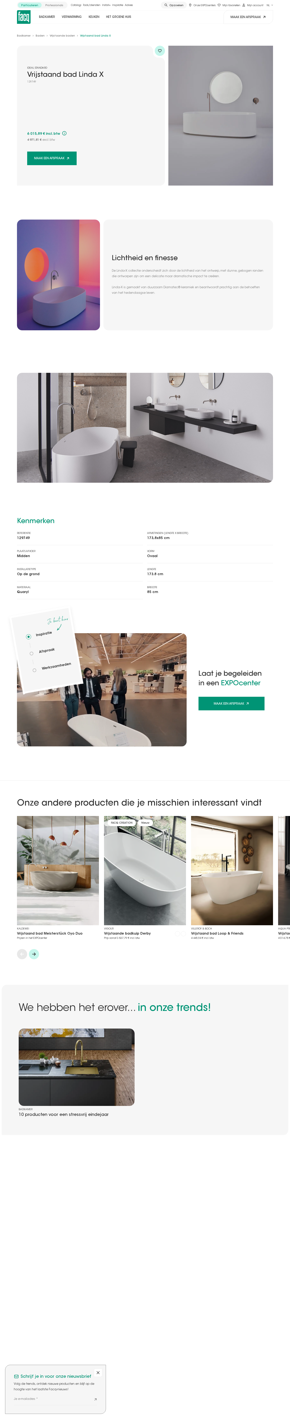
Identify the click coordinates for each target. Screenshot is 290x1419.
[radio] (30, 5)
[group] (42, 5)
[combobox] (270, 5)
